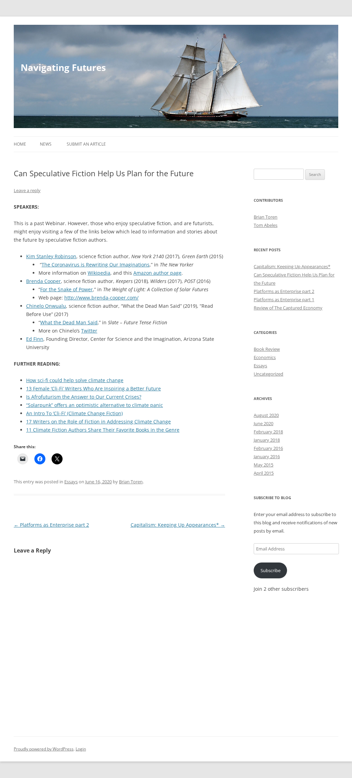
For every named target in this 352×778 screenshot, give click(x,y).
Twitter (89, 330)
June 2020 (263, 423)
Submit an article (86, 144)
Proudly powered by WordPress (44, 749)
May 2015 (263, 465)
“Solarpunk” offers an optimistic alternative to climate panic (94, 405)
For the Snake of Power (66, 289)
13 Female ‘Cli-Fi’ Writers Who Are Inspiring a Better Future (93, 388)
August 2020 (266, 415)
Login (81, 749)
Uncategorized (268, 374)
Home (20, 144)
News (46, 144)
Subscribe (270, 570)
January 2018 (267, 440)
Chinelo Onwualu (46, 306)
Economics (265, 357)
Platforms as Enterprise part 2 (51, 525)
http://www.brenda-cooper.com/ (101, 297)
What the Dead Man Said (69, 322)
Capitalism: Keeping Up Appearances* (178, 525)
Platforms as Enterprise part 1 (284, 299)
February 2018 (268, 432)
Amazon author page (157, 273)
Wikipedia (99, 273)
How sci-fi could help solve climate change (74, 380)
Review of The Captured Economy (288, 308)
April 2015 (264, 473)
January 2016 (267, 456)
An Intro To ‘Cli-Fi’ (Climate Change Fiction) (74, 413)
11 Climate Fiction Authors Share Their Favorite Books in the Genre (102, 430)
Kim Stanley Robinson (51, 256)
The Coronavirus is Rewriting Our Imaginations (96, 264)
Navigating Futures (63, 67)
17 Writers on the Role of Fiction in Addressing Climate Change (98, 421)
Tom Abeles (265, 225)
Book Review (267, 349)
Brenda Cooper (43, 281)
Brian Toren (131, 482)
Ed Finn (34, 339)
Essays (71, 482)
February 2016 (268, 448)
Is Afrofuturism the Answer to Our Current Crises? (83, 396)
